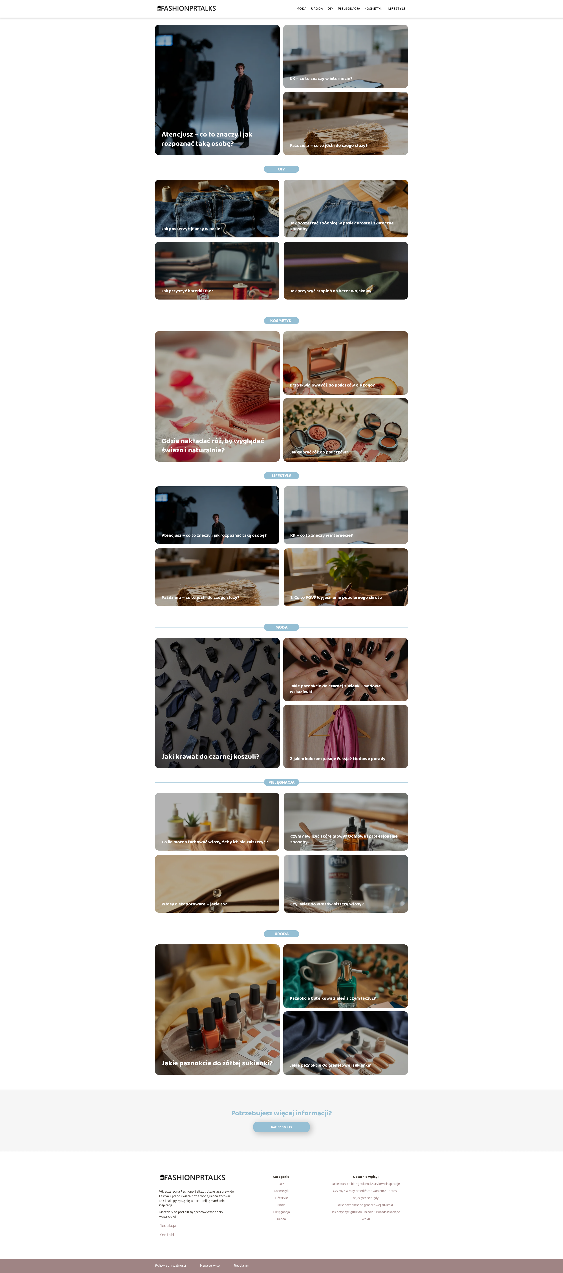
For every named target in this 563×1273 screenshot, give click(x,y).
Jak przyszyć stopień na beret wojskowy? (332, 291)
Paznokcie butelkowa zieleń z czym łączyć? (333, 998)
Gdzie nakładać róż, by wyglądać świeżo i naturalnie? (213, 446)
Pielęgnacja (349, 8)
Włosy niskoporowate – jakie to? (194, 904)
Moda (301, 8)
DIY (330, 8)
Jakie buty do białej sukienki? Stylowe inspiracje (366, 1184)
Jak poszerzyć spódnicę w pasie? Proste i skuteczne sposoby (342, 226)
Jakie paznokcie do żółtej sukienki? (217, 1063)
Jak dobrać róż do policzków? (319, 452)
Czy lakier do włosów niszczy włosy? (327, 904)
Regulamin (241, 1265)
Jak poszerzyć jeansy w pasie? (192, 229)
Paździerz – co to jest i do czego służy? (329, 145)
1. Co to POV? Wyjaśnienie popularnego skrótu (336, 597)
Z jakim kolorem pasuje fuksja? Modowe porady (338, 759)
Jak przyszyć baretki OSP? (187, 291)
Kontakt (167, 1235)
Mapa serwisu (210, 1265)
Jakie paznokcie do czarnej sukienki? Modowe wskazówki (335, 689)
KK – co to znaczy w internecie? (321, 78)
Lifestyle (397, 8)
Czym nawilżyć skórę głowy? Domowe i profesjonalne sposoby (344, 839)
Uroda (317, 8)
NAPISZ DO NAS (281, 1127)
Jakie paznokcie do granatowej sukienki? (330, 1065)
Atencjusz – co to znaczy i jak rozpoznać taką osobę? (207, 139)
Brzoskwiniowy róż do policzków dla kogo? (332, 385)
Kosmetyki (374, 8)
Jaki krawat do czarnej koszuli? (210, 757)
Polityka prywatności (170, 1265)
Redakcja (167, 1226)
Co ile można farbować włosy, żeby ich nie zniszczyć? (215, 842)
